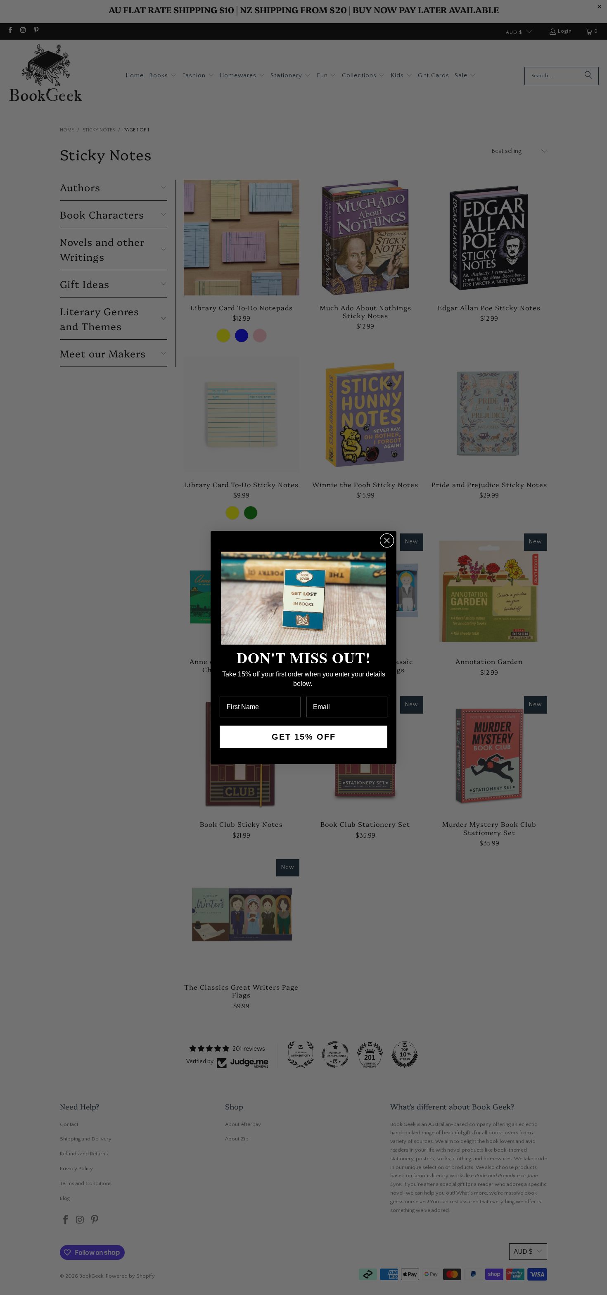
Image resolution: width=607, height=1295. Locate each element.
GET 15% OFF (304, 736)
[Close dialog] (387, 540)
